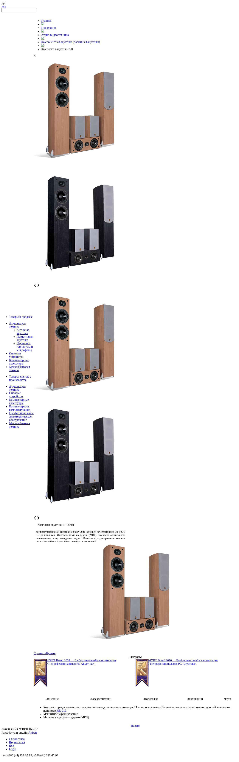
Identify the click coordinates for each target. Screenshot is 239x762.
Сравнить (40, 653)
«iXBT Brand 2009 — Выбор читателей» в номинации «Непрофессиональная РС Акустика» (81, 662)
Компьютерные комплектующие (19, 408)
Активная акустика (23, 331)
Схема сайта (17, 739)
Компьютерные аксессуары (19, 362)
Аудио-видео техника (17, 325)
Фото (227, 698)
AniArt (32, 732)
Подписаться (17, 742)
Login (12, 749)
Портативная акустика (25, 338)
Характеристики (100, 698)
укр (3, 6)
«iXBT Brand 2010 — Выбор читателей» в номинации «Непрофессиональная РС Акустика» (183, 662)
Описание (52, 698)
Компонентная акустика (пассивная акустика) (70, 42)
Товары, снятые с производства (20, 378)
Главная (46, 20)
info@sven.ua (9, 758)
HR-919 (61, 710)
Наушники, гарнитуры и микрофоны (25, 347)
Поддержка (151, 698)
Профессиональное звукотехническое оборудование (21, 416)
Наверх (135, 725)
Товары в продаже (20, 316)
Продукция (48, 27)
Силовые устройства (16, 355)
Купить (50, 653)
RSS (11, 745)
